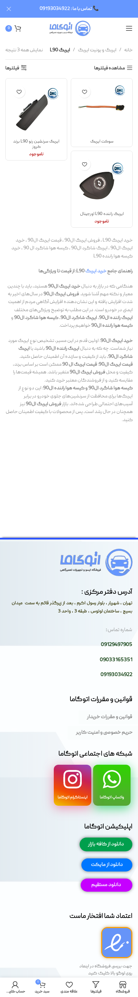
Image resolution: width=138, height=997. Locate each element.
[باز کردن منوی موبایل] (129, 28)
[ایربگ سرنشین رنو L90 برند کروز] (36, 109)
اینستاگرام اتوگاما (72, 797)
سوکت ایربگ (102, 142)
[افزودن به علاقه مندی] (84, 92)
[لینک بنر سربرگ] (79, 9)
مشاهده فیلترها (109, 68)
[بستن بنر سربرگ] (9, 9)
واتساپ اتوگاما (112, 797)
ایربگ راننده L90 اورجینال (102, 214)
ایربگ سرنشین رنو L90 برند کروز (36, 144)
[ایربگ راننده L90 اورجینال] (102, 181)
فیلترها (12, 68)
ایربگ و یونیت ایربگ (97, 50)
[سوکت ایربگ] (102, 109)
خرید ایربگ (96, 271)
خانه (128, 50)
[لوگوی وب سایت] (69, 28)
